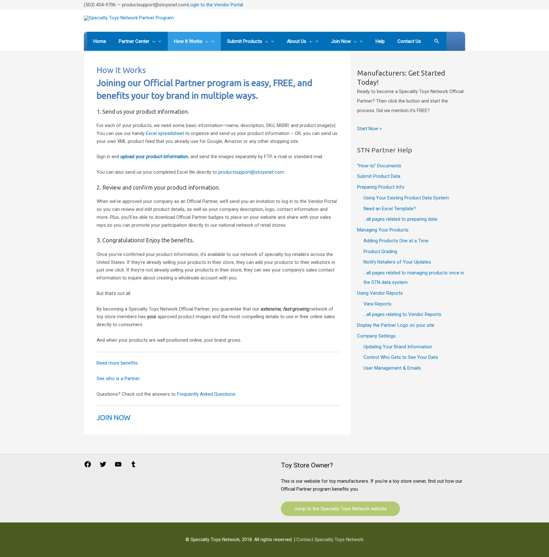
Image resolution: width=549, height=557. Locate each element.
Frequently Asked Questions (206, 394)
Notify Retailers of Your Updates (397, 262)
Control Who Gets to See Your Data (400, 357)
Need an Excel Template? (389, 208)
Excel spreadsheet (165, 133)
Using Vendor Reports (380, 293)
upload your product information (154, 156)
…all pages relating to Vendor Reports (402, 314)
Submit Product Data (378, 176)
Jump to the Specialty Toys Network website (340, 509)
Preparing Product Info (380, 187)
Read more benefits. (118, 363)
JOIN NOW (113, 417)
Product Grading (380, 251)
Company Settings (376, 336)
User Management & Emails (392, 368)
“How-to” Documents (379, 166)
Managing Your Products (383, 230)
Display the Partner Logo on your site (395, 325)
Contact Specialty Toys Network (329, 539)
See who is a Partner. (118, 378)
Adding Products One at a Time (396, 241)
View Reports (377, 304)
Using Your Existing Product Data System (406, 198)
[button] (437, 41)
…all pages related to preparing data (400, 219)
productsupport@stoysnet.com (251, 172)
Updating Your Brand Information (397, 347)
